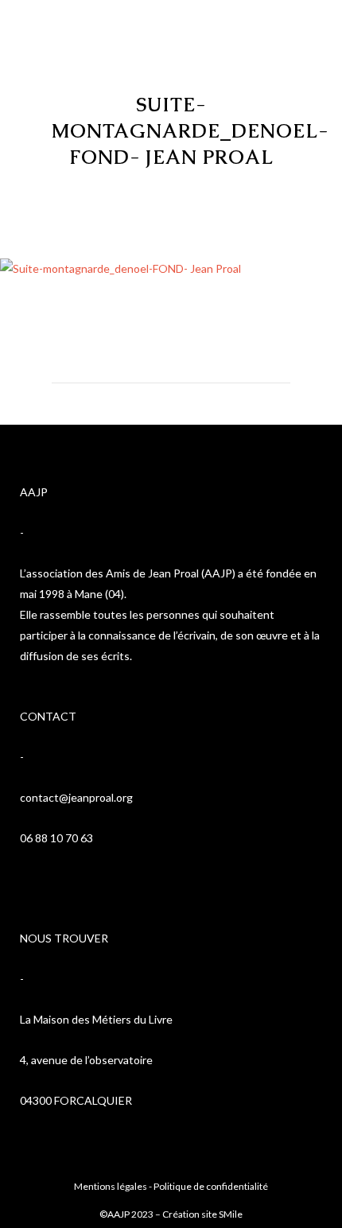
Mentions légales (110, 1186)
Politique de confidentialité (211, 1186)
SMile (231, 1214)
